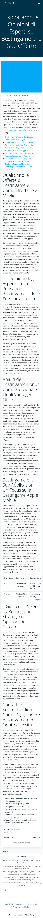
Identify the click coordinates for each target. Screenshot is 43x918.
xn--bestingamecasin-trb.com (17, 130)
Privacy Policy (29, 915)
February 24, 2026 (24, 95)
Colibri (27, 907)
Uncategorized (16, 829)
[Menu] (38, 3)
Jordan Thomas (10, 95)
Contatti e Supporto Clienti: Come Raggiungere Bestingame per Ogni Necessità (18, 167)
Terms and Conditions (16, 915)
